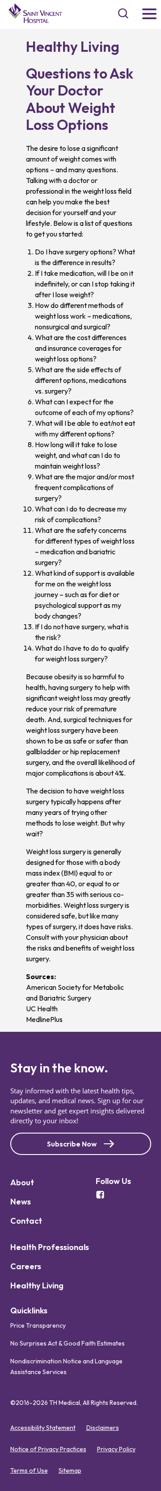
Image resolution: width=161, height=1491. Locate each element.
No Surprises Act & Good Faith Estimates (67, 1343)
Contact (26, 1221)
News (20, 1201)
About (22, 1182)
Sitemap (70, 1470)
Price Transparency (38, 1325)
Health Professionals (49, 1247)
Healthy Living (37, 1285)
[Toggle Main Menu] (149, 14)
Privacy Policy (116, 1449)
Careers (25, 1266)
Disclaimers (102, 1428)
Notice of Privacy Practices (48, 1449)
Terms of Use (29, 1470)
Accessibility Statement (43, 1428)
